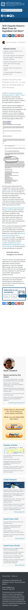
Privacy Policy (6, 576)
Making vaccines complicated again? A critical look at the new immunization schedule (14, 561)
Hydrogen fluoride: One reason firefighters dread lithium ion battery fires (13, 463)
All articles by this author (15, 403)
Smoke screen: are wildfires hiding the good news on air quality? (13, 556)
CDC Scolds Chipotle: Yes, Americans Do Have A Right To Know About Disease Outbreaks (13, 57)
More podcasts (18, 512)
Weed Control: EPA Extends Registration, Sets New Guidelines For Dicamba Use (13, 384)
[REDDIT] (19, 35)
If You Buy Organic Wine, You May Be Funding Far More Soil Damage (13, 380)
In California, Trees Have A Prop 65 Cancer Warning (14, 394)
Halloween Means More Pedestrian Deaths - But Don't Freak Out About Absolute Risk (14, 389)
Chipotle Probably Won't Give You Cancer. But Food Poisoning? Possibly (13, 63)
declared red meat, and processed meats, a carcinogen (13, 235)
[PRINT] (22, 35)
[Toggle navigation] (3, 20)
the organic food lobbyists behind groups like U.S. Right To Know (13, 94)
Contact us (14, 576)
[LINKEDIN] (13, 35)
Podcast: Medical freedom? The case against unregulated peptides (14, 508)
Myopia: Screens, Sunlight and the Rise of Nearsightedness (13, 549)
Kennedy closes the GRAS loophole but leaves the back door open (14, 467)
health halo (10, 192)
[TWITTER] (10, 35)
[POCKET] (16, 35)
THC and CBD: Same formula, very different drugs (13, 456)
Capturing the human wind (11, 459)
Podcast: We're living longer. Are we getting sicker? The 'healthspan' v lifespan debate (14, 495)
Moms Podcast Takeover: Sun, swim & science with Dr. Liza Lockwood (14, 505)
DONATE (14, 425)
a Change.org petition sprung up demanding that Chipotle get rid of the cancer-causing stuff (13, 243)
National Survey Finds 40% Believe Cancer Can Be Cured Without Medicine (13, 398)
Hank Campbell (12, 42)
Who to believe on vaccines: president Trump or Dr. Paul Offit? (13, 531)
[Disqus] (14, 327)
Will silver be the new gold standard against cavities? (14, 535)
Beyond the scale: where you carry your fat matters (13, 471)
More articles (19, 538)
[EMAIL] (3, 35)
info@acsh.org (10, 587)
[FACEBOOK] (6, 35)
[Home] (13, 4)
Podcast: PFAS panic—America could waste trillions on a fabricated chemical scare (14, 500)
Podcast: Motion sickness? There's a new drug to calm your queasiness (14, 490)
